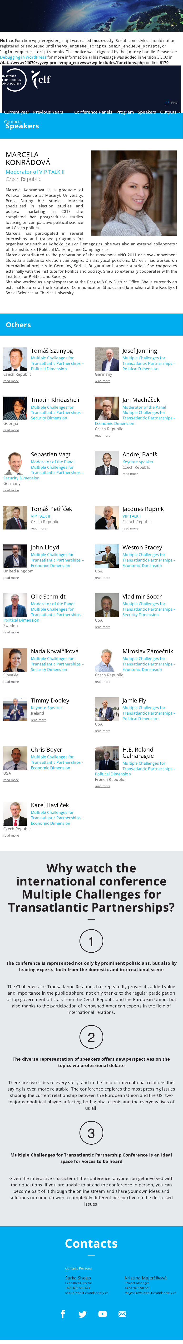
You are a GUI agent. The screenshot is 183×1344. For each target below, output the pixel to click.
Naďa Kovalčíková (55, 651)
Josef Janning (140, 350)
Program (125, 112)
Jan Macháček (141, 399)
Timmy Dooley (50, 700)
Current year (16, 112)
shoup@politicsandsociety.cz (86, 1293)
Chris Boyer (46, 749)
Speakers (147, 112)
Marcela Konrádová (28, 158)
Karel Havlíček (50, 805)
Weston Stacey (142, 547)
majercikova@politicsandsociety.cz (150, 1293)
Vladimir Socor (142, 596)
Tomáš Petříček (51, 509)
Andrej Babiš (140, 454)
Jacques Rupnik (143, 509)
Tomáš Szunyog (52, 350)
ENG (174, 102)
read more (11, 381)
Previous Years (48, 112)
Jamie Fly (134, 700)
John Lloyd (45, 547)
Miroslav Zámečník (148, 651)
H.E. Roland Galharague (138, 752)
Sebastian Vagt (51, 454)
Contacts (13, 121)
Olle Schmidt (48, 596)
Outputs (169, 112)
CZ (167, 102)
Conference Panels (93, 112)
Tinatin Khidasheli (55, 399)
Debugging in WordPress (23, 57)
